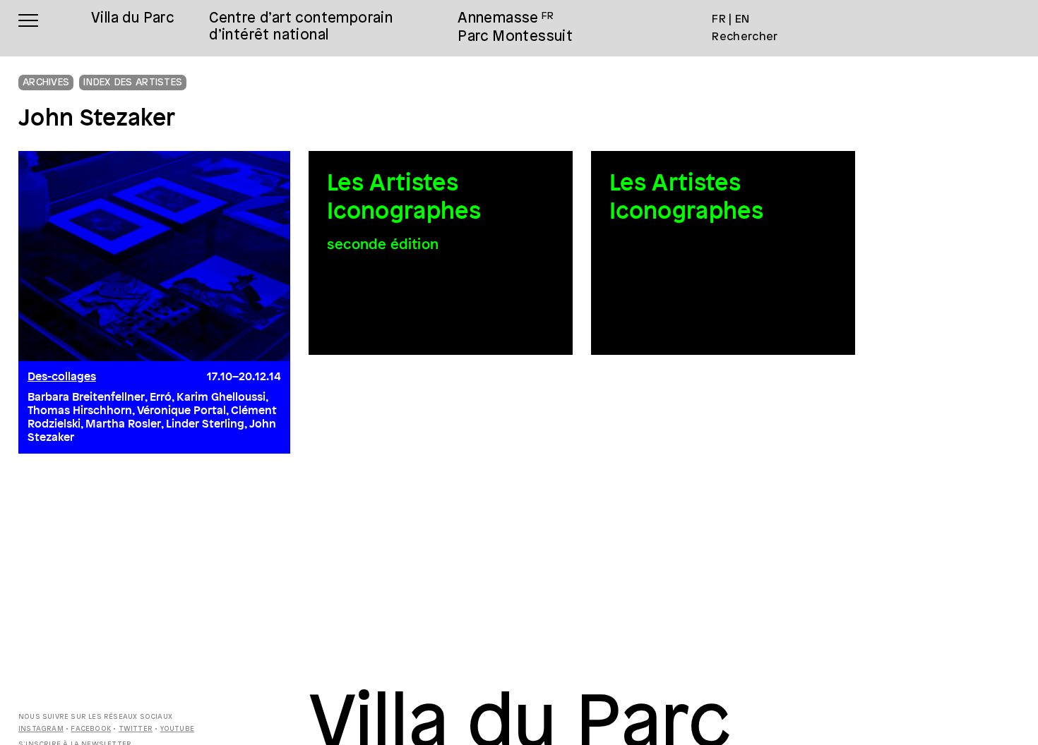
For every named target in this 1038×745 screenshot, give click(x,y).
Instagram (41, 729)
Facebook (91, 729)
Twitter (136, 729)
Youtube (177, 729)
